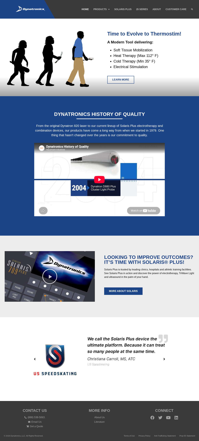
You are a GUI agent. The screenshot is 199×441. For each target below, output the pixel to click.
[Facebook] (152, 418)
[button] (192, 9)
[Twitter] (160, 418)
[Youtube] (168, 418)
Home (85, 9)
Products (100, 9)
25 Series (142, 9)
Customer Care (176, 9)
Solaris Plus (123, 9)
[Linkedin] (176, 418)
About (157, 9)
